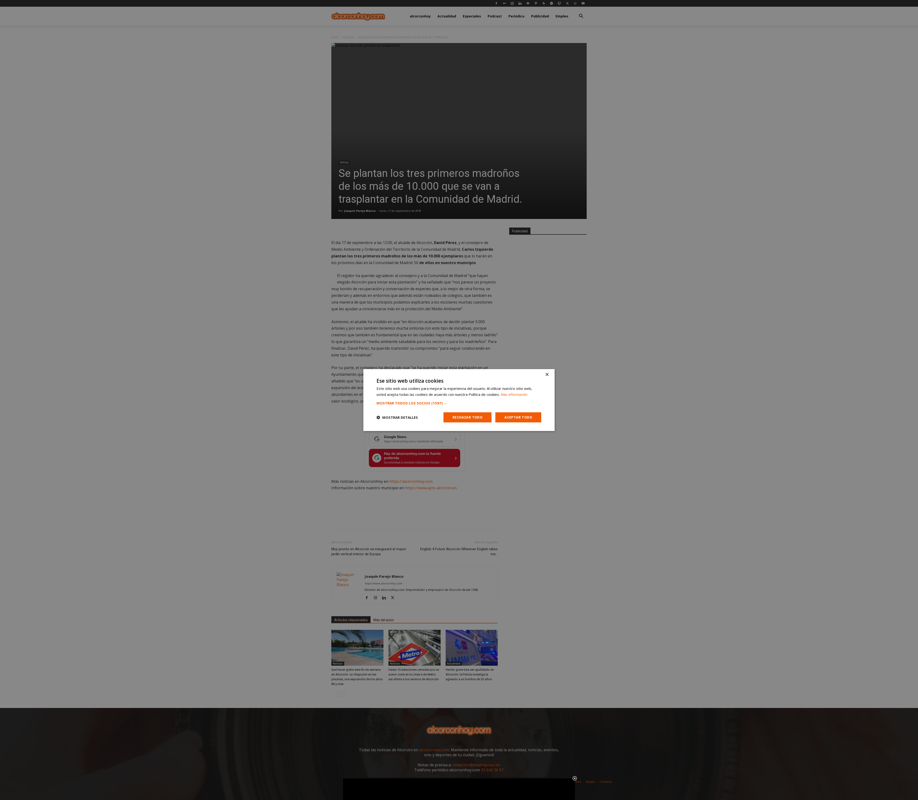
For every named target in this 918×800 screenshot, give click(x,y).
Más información (514, 394)
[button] (459, 403)
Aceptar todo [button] (518, 417)
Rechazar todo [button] (467, 417)
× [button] (547, 374)
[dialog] (459, 400)
